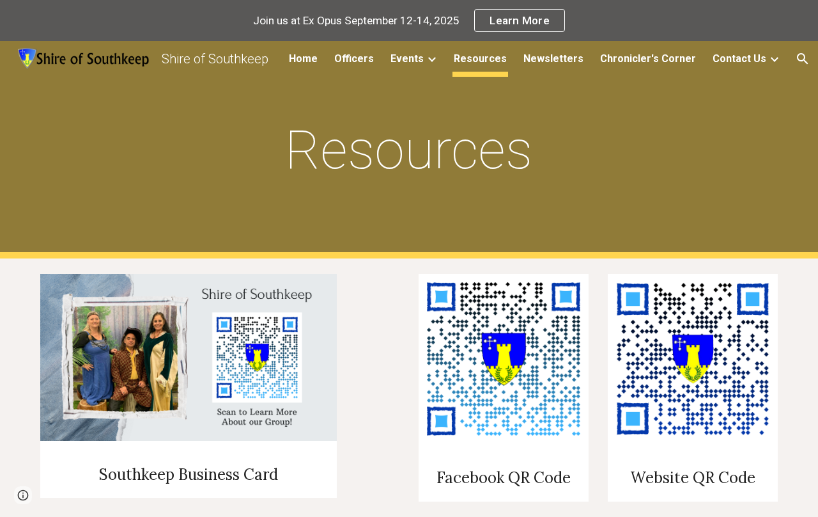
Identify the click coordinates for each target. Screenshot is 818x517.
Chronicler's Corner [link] (648, 58)
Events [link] (407, 58)
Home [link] (303, 58)
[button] (802, 59)
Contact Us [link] (739, 58)
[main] (409, 150)
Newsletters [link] (553, 58)
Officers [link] (354, 58)
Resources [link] (480, 58)
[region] (409, 20)
